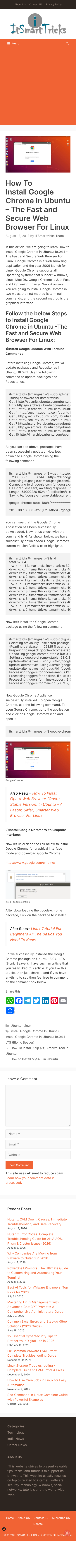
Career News (17, 1445)
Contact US (35, 4)
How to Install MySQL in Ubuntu (34, 1059)
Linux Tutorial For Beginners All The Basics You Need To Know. (36, 934)
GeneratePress (62, 1535)
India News (15, 1439)
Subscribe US (61, 1518)
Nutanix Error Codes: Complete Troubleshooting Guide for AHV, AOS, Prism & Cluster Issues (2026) (35, 1238)
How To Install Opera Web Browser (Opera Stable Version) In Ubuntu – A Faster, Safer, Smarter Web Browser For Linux (36, 804)
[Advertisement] (38, 87)
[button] (67, 43)
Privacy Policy (54, 4)
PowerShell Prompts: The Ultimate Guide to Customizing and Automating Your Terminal (37, 1272)
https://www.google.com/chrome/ (30, 862)
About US (20, 4)
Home (10, 1518)
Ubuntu (16, 1025)
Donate (38, 1524)
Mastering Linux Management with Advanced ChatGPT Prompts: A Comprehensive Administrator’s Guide (35, 1306)
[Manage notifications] (67, 1533)
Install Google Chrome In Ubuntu (35, 1031)
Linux (27, 1025)
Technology (15, 1432)
